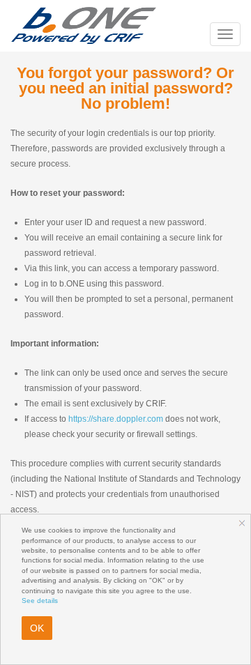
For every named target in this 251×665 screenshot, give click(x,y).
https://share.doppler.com (115, 419)
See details (40, 600)
